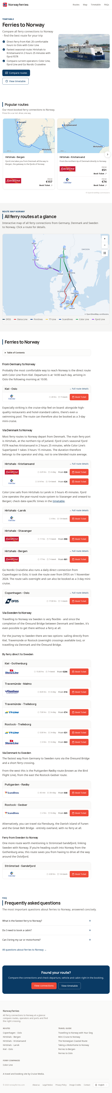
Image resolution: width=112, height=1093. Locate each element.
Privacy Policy (61, 1085)
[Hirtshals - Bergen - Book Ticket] (29, 154)
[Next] (107, 154)
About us (36, 1085)
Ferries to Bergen (66, 1049)
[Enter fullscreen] (105, 253)
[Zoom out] (105, 245)
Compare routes (18, 73)
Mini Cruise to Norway (69, 1036)
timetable (59, 501)
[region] (56, 275)
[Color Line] (12, 397)
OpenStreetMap (94, 193)
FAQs (106, 4)
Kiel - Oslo (8, 1049)
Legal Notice (48, 1085)
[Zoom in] (105, 238)
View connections (44, 985)
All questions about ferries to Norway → (24, 949)
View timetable (17, 81)
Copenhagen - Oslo (12, 1032)
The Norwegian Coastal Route (72, 1041)
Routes (76, 4)
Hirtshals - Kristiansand (14, 1041)
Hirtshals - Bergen (12, 1036)
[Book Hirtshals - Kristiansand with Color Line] (83, 182)
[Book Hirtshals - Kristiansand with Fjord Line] (83, 171)
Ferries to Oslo (65, 1053)
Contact (87, 1085)
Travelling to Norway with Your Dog (75, 1032)
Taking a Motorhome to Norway (73, 1045)
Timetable (96, 4)
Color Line (8, 1064)
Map (85, 4)
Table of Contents (16, 352)
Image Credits (75, 1085)
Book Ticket (80, 397)
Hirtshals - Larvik (11, 1045)
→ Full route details (79, 388)
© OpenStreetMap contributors (97, 314)
